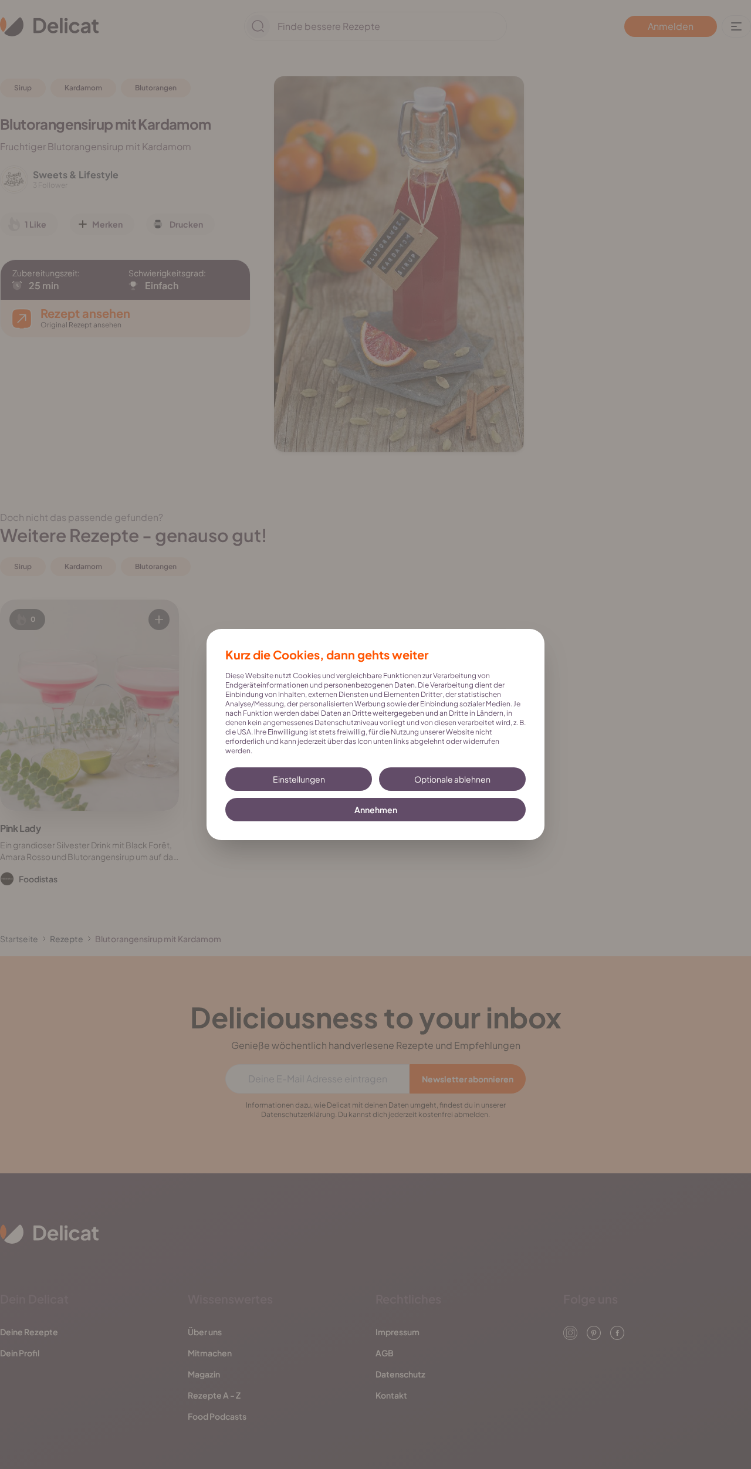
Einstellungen (299, 779)
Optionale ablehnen (452, 779)
